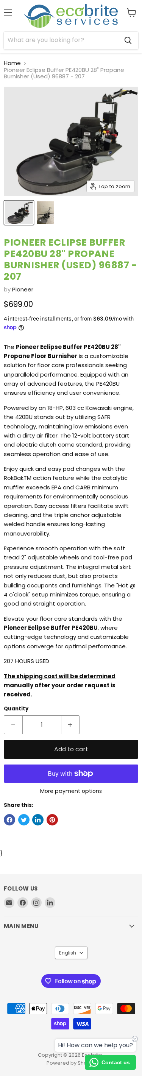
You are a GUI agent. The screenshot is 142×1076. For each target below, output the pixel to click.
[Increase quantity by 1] (70, 724)
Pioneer (22, 289)
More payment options (71, 791)
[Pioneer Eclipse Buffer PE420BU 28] (19, 213)
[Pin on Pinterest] (52, 819)
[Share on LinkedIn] (38, 819)
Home (12, 63)
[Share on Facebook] (9, 819)
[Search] (128, 40)
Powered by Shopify (71, 1063)
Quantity (16, 709)
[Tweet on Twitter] (24, 819)
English (67, 952)
